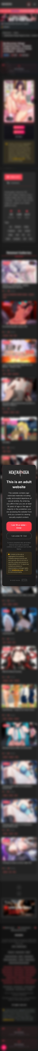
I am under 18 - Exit (19, 536)
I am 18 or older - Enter (19, 526)
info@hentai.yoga (17, 570)
